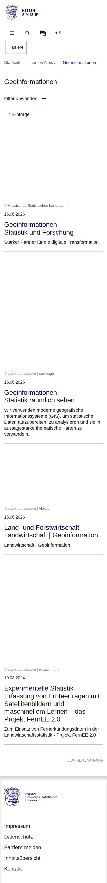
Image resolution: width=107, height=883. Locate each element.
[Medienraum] (43, 33)
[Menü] (12, 33)
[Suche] (27, 33)
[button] (53, 98)
